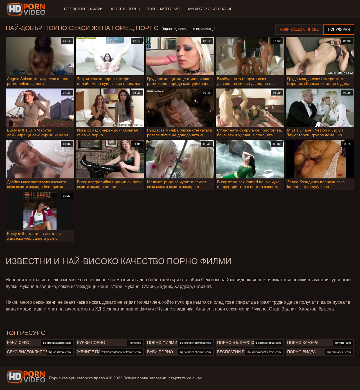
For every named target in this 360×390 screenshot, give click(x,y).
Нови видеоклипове (299, 29)
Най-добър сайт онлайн (209, 9)
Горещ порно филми (83, 9)
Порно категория (163, 9)
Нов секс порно (124, 9)
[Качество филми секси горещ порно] (26, 376)
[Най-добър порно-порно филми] (27, 9)
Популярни (339, 29)
